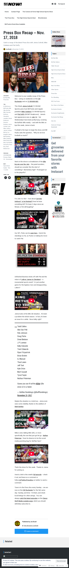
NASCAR (53, 81)
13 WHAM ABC (33, 101)
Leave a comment (32, 531)
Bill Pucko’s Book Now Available (15, 24)
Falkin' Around (55, 66)
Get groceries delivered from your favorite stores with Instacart (57, 157)
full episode (37, 475)
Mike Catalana (26, 112)
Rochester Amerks (56, 109)
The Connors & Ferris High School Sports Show (37, 12)
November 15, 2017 (24, 395)
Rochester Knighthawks (57, 113)
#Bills (38, 383)
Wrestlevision (42, 18)
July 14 (34, 117)
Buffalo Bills (6, 97)
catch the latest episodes (29, 498)
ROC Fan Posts (55, 101)
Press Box (6, 99)
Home (7, 12)
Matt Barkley (19, 407)
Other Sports (54, 89)
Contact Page (15, 12)
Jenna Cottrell (27, 106)
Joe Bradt (9, 49)
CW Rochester (28, 490)
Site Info (53, 121)
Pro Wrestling (55, 97)
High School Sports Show (58, 74)
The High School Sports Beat (26, 18)
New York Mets (55, 85)
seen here (33, 233)
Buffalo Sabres (55, 62)
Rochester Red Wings (57, 117)
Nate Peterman (7, 140)
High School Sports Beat (58, 70)
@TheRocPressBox (26, 480)
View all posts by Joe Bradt (31, 525)
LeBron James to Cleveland (31, 279)
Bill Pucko (5, 108)
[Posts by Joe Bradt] (4, 49)
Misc (52, 78)
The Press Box (9, 18)
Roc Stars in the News (57, 105)
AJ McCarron (6, 106)
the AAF (53, 131)
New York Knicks (7, 142)
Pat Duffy (21, 114)
